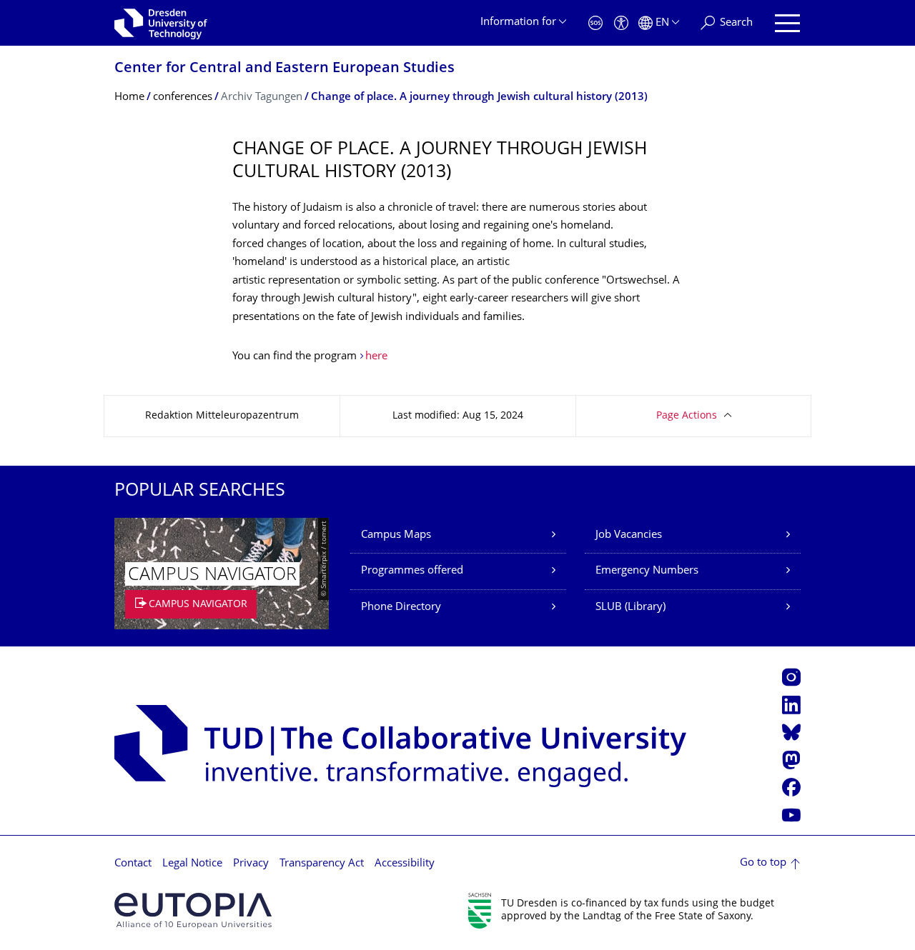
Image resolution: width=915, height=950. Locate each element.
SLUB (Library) (630, 607)
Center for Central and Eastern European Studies (284, 69)
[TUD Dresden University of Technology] (160, 23)
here (376, 356)
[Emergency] (595, 23)
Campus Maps (396, 535)
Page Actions (686, 416)
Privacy (251, 864)
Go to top (763, 863)
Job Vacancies (628, 535)
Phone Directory (401, 607)
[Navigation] (787, 23)
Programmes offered (412, 571)
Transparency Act (322, 864)
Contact (133, 864)
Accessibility (405, 864)
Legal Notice (192, 864)
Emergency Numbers (646, 571)
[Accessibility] (621, 23)
